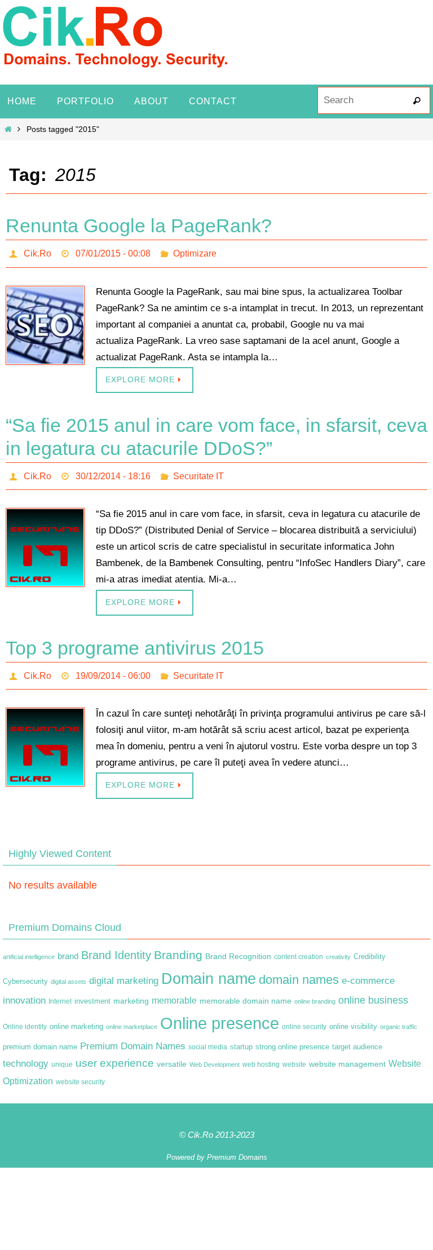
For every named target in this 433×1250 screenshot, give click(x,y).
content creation (298, 948)
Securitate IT (198, 471)
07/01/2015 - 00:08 (113, 252)
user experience (115, 1053)
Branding (178, 946)
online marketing (76, 1017)
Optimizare (194, 252)
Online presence (219, 1013)
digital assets (68, 972)
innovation (24, 991)
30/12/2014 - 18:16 (113, 471)
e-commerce (368, 971)
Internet (60, 992)
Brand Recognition (238, 947)
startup (241, 1037)
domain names (299, 970)
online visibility (353, 1017)
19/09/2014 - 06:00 (113, 667)
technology (25, 1053)
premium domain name (40, 1037)
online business (373, 990)
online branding (314, 991)
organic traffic (398, 1017)
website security (80, 1072)
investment (92, 992)
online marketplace (131, 1017)
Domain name (208, 969)
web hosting (261, 1055)
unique (62, 1055)
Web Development (214, 1055)
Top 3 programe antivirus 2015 (135, 641)
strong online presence (292, 1037)
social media (207, 1037)
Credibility (370, 948)
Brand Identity (116, 946)
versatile (172, 1054)
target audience (357, 1037)
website (294, 1055)
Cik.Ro (37, 252)
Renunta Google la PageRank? (139, 225)
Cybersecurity (25, 972)
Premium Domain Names (132, 1036)
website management (347, 1054)
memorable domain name (245, 991)
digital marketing (123, 971)
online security (304, 1017)
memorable (174, 991)
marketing (131, 991)
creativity (338, 947)
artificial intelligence (29, 947)
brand (68, 947)
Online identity (25, 1017)
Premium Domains (237, 1147)
